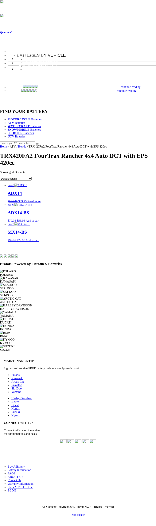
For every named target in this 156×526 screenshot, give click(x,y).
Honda (22, 146)
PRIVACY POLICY (20, 487)
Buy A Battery (16, 466)
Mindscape (78, 514)
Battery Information (19, 470)
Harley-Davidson (21, 398)
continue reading (131, 87)
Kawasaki (17, 378)
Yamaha (16, 391)
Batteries (25, 119)
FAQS (11, 473)
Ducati (15, 405)
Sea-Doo (16, 385)
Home (3, 146)
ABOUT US (15, 476)
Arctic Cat (17, 381)
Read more (34, 201)
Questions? (6, 32)
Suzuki (15, 412)
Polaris (15, 374)
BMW (15, 401)
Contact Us (6, 35)
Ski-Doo (16, 388)
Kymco (15, 415)
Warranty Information (20, 483)
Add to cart (32, 220)
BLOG (12, 490)
